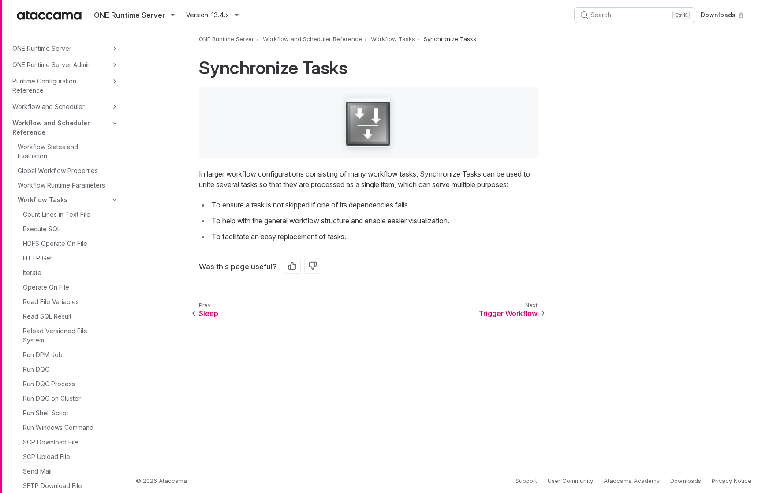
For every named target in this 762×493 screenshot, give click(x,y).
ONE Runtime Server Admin (51, 64)
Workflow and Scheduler (48, 106)
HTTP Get (37, 258)
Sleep (208, 313)
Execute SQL (41, 229)
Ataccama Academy (632, 480)
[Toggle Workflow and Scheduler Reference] (114, 123)
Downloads (718, 15)
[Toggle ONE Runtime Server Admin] (114, 65)
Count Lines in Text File (56, 214)
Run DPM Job (43, 354)
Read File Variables (51, 301)
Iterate (32, 272)
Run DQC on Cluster (52, 398)
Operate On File (46, 287)
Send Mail (37, 471)
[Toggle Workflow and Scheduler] (114, 107)
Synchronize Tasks (450, 38)
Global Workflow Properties (58, 170)
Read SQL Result (47, 316)
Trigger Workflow (508, 313)
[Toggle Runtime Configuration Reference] (114, 81)
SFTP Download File (52, 485)
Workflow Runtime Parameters (61, 185)
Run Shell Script (45, 413)
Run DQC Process (49, 384)
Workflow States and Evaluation (48, 151)
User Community (570, 480)
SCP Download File (50, 442)
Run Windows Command (58, 427)
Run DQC (36, 369)
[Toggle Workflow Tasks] (114, 200)
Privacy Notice (731, 480)
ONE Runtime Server (41, 48)
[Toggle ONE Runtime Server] (114, 48)
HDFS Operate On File (55, 243)
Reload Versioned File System (55, 335)
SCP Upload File (46, 456)
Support (526, 480)
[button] (368, 122)
